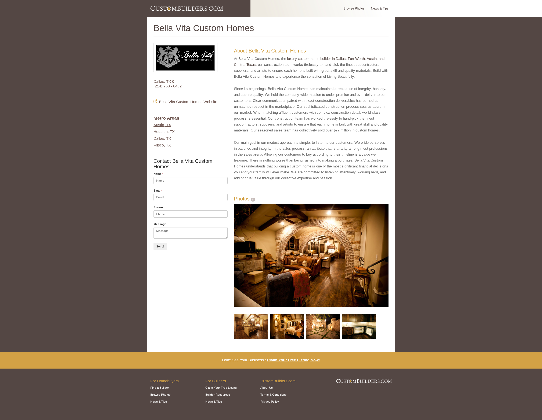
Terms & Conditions (273, 394)
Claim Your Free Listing (221, 387)
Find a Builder (159, 387)
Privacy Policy (269, 401)
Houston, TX (164, 132)
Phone (158, 207)
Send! (160, 246)
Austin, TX (162, 125)
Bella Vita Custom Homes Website (188, 102)
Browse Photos (354, 8)
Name (158, 173)
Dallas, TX (162, 138)
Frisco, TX (162, 145)
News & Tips (380, 8)
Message (159, 224)
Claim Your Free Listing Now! (293, 360)
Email (157, 190)
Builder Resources (217, 394)
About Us (266, 387)
